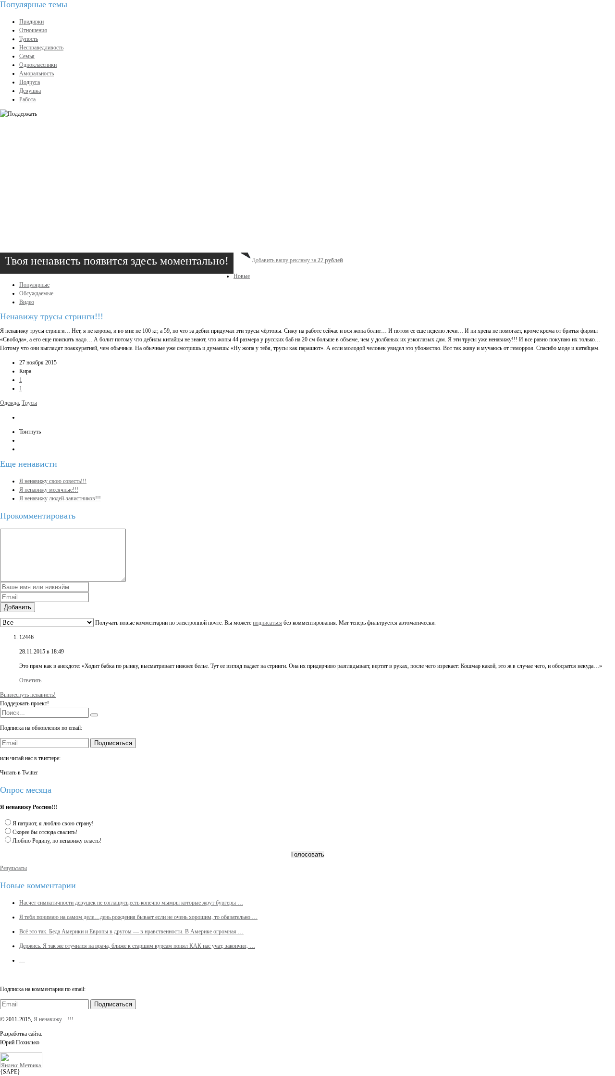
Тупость (28, 39)
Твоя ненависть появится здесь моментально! (117, 260)
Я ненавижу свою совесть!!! (52, 481)
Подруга (29, 82)
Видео (26, 302)
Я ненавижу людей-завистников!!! (60, 498)
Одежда (9, 402)
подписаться (267, 622)
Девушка (30, 90)
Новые (242, 276)
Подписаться (113, 743)
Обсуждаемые (36, 293)
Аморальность (36, 73)
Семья (27, 56)
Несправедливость (41, 47)
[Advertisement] (288, 185)
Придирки (31, 21)
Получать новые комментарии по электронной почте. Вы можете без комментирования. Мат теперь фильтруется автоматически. (265, 622)
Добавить (17, 607)
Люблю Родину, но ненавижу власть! (56, 840)
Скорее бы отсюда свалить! (44, 832)
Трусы (29, 402)
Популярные (34, 284)
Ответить (30, 680)
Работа (27, 99)
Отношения (33, 30)
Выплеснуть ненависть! (28, 694)
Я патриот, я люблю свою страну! (53, 823)
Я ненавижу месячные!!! (48, 489)
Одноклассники (38, 64)
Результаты (13, 868)
